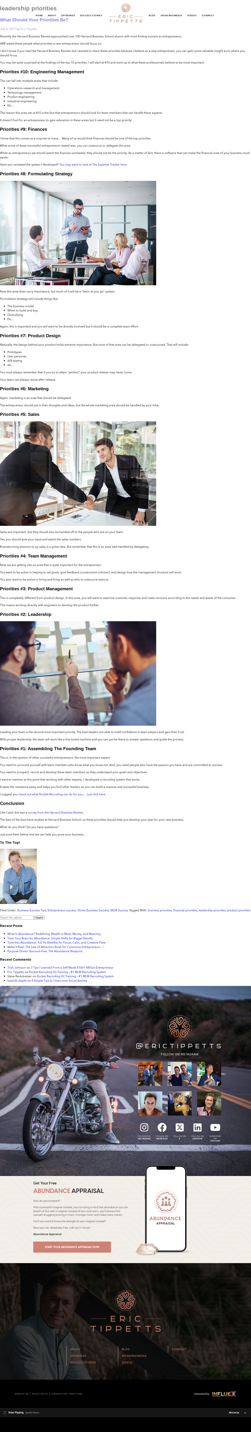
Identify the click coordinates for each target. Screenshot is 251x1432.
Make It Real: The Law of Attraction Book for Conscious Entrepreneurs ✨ (56, 946)
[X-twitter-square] (179, 1127)
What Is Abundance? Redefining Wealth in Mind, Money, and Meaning (54, 933)
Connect (208, 15)
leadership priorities (212, 910)
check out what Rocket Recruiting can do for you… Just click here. (62, 794)
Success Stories (91, 15)
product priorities (238, 910)
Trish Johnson (16, 967)
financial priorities (185, 910)
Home (39, 15)
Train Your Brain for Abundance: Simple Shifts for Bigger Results (50, 938)
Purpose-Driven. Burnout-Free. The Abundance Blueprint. (45, 951)
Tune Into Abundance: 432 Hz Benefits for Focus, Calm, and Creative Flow (56, 942)
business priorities (160, 910)
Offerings (68, 15)
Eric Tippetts (15, 972)
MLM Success (119, 910)
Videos (192, 15)
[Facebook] (162, 1127)
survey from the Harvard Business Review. (55, 812)
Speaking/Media (171, 15)
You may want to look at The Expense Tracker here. (93, 164)
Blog (152, 15)
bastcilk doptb (16, 980)
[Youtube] (215, 1127)
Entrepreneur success (62, 910)
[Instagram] (144, 1127)
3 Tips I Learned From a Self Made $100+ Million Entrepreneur (72, 967)
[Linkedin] (197, 1127)
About (52, 15)
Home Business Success (93, 910)
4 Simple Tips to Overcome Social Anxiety (59, 980)
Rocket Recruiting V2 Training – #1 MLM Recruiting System (67, 972)
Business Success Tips (31, 910)
